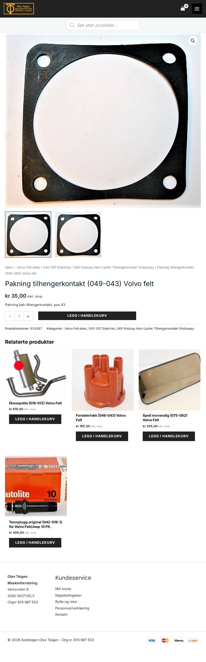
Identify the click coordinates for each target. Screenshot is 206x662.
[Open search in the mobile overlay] (103, 25)
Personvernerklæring (72, 608)
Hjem (9, 267)
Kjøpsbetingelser (68, 595)
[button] (192, 40)
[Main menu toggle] (197, 9)
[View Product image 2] (78, 234)
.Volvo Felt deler (28, 267)
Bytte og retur (66, 602)
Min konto (63, 589)
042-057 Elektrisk (56, 267)
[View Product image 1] (28, 234)
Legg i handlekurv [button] (35, 419)
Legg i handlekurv (87, 316)
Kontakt (61, 614)
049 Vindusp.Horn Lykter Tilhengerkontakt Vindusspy (114, 267)
